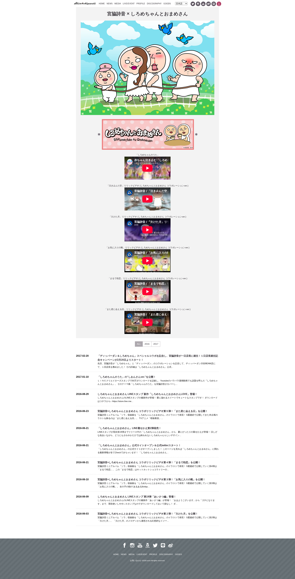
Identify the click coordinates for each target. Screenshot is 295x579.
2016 (147, 344)
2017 (155, 344)
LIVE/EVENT (129, 3)
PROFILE (140, 3)
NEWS (110, 3)
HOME (102, 3)
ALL (139, 344)
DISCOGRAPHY (154, 3)
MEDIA (117, 3)
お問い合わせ (135, 561)
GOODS (167, 3)
